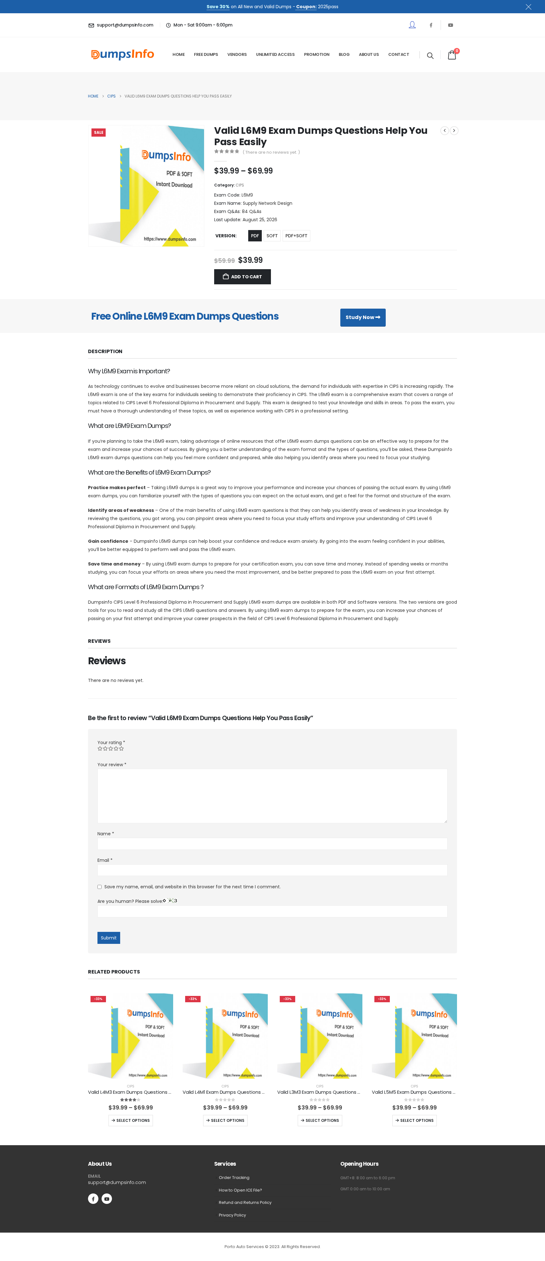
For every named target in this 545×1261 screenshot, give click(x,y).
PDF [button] (255, 236)
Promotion (317, 54)
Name (105, 834)
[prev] (444, 130)
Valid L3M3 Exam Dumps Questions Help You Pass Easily (340, 1092)
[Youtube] (451, 25)
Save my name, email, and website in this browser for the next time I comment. (192, 887)
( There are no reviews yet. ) (271, 152)
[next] (454, 130)
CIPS (240, 185)
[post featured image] (130, 1036)
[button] (430, 55)
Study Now (360, 317)
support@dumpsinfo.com (117, 1182)
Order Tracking (234, 1177)
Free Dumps (206, 54)
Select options (133, 1120)
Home (179, 54)
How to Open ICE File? (240, 1190)
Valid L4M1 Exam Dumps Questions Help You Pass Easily (245, 1092)
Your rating (111, 742)
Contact (398, 54)
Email (105, 860)
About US (369, 54)
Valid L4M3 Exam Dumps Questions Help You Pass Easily (151, 1092)
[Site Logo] (122, 54)
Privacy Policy (232, 1215)
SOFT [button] (272, 236)
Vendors (237, 54)
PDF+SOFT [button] (296, 236)
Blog (344, 54)
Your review (111, 764)
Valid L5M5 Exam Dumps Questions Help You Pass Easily (435, 1092)
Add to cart (246, 277)
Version (225, 236)
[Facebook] (431, 25)
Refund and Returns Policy (245, 1202)
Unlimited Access (275, 54)
